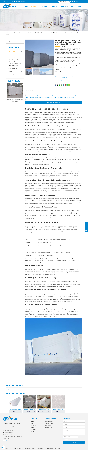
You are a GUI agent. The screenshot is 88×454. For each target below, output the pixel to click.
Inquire (63, 77)
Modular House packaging (32, 95)
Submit (74, 442)
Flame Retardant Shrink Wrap (16, 59)
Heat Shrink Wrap (12, 51)
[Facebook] (4, 440)
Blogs (32, 431)
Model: (28, 90)
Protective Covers (12, 74)
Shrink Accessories (13, 65)
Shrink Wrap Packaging (31, 99)
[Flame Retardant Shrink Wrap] (15, 91)
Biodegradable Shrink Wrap (15, 56)
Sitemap (36, 448)
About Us (33, 425)
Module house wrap (60, 95)
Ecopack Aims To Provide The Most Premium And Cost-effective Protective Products (25, 389)
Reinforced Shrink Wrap (14, 57)
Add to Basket (63, 81)
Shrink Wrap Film (69, 97)
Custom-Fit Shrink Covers (15, 63)
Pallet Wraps (11, 71)
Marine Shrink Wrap (45, 97)
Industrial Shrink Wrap (57, 97)
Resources (33, 429)
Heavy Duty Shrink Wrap (32, 97)
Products (33, 423)
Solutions (33, 427)
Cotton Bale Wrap (12, 68)
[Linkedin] (6, 440)
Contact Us (33, 433)
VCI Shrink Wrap (13, 61)
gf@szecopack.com (20, 1)
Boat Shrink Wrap (72, 95)
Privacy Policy (57, 448)
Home (32, 421)
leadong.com (50, 448)
